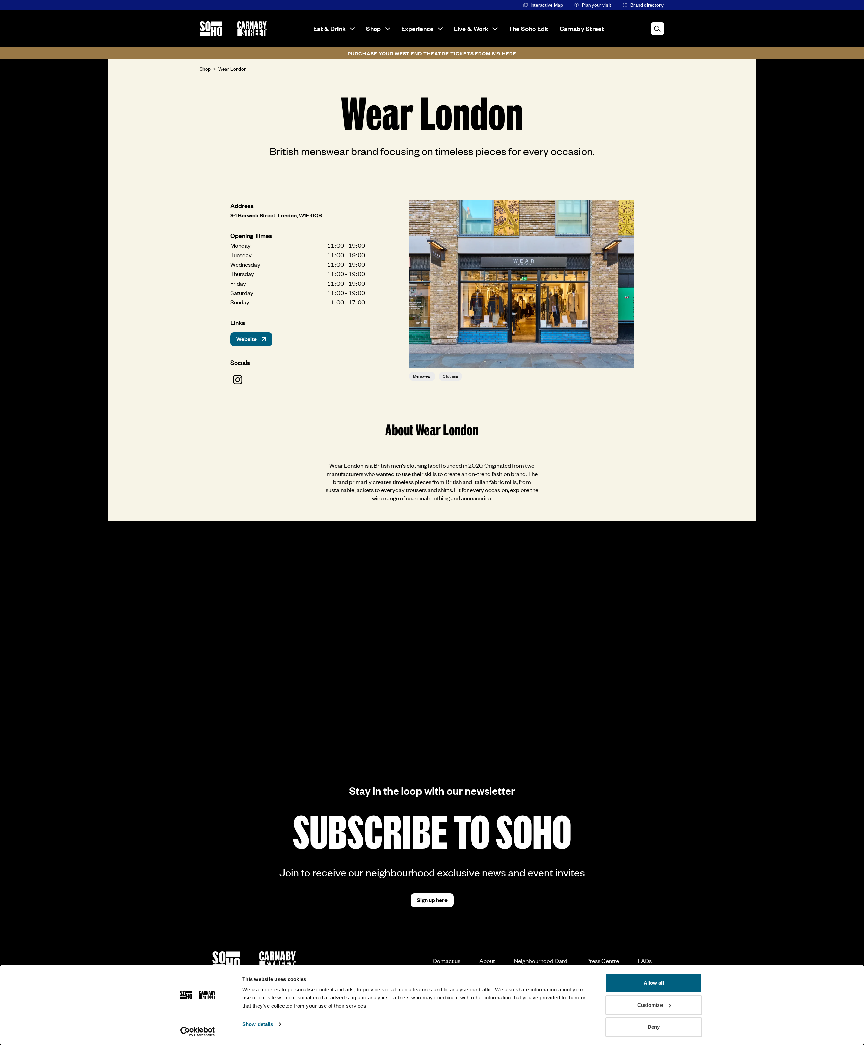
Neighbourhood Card (540, 961)
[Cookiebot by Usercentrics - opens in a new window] (197, 1032)
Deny (654, 1027)
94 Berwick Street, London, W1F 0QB (276, 215)
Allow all (654, 983)
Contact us (446, 961)
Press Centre (602, 961)
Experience (417, 28)
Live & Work (471, 28)
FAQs (645, 961)
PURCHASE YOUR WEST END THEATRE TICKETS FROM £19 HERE (432, 53)
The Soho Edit (529, 28)
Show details (257, 1024)
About (487, 961)
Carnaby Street (582, 28)
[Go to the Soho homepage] (211, 28)
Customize (650, 1005)
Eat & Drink (329, 28)
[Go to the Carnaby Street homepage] (252, 28)
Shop (373, 28)
